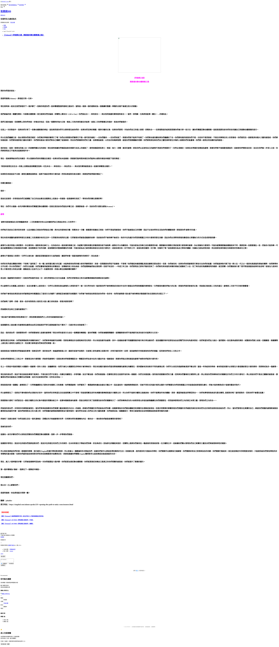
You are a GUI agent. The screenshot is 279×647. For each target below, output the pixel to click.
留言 (13, 545)
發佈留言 (3, 565)
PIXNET (128, 626)
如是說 (2, 537)
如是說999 (6, 11)
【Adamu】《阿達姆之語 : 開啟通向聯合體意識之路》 (23, 35)
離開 (8, 644)
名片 (4, 28)
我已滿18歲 (3, 644)
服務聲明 (153, 626)
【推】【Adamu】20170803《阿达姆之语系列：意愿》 (17, 523)
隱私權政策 (147, 626)
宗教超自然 (12, 549)
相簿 (4, 25)
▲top (2, 553)
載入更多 (3, 556)
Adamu (11, 551)
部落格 (5, 27)
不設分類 (12, 22)
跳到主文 (3, 15)
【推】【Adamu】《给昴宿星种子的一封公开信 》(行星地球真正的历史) (22, 516)
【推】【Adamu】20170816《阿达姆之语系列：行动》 (17, 520)
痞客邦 (10, 545)
